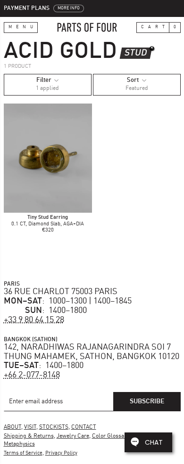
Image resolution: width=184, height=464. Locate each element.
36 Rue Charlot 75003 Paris (60, 292)
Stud (136, 52)
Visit (30, 427)
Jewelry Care (73, 436)
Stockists (53, 427)
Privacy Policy (61, 453)
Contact (83, 427)
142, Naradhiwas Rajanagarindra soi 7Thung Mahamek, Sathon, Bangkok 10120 (91, 352)
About (12, 427)
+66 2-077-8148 (32, 375)
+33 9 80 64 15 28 (34, 320)
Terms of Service (23, 453)
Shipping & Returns (29, 436)
